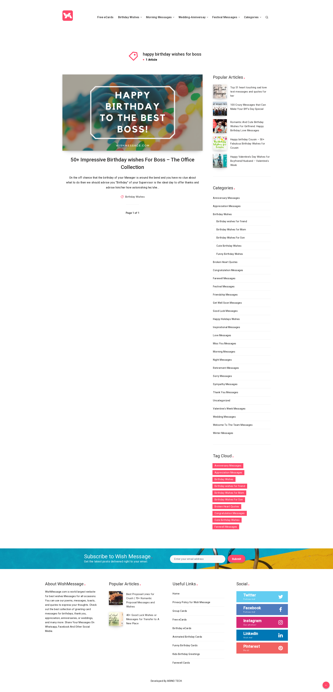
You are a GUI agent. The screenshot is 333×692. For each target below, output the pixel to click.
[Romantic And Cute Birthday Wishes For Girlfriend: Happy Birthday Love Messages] (220, 126)
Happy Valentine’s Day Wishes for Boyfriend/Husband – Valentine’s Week (250, 161)
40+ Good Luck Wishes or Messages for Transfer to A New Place (142, 619)
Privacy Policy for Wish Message (191, 602)
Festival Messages (224, 17)
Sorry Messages (222, 376)
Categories (251, 17)
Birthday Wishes (128, 17)
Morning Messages (159, 17)
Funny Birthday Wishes (229, 254)
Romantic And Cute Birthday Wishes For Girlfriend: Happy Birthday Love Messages (247, 126)
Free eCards (105, 17)
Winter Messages (223, 433)
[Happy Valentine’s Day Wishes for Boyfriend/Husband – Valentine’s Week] (220, 161)
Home (176, 593)
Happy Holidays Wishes (226, 319)
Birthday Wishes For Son (230, 237)
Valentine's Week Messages (229, 408)
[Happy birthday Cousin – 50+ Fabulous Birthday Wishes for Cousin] (220, 143)
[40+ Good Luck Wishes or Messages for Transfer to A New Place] (116, 619)
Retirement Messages (226, 368)
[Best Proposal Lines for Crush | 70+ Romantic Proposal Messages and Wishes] (116, 598)
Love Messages (222, 335)
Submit (236, 559)
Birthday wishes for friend (231, 221)
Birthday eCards (182, 628)
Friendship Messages (225, 294)
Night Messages (222, 359)
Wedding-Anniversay (192, 17)
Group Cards (180, 611)
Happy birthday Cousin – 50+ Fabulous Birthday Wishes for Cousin (247, 143)
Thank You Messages (225, 392)
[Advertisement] (166, 32)
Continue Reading (187, 140)
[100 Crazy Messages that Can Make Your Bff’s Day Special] (220, 109)
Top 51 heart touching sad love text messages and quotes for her (248, 91)
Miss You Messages (224, 343)
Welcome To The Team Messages (233, 425)
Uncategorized (221, 400)
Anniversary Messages (226, 198)
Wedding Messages (224, 416)
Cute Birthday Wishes (228, 245)
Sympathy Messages (225, 384)
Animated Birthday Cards (187, 636)
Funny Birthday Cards (185, 645)
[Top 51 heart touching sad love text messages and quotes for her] (220, 91)
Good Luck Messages (225, 311)
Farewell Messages (224, 278)
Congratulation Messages (228, 270)
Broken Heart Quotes (225, 262)
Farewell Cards (181, 662)
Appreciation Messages (227, 206)
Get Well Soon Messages (227, 302)
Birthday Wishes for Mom (231, 229)
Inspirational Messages (226, 327)
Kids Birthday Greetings (186, 654)
